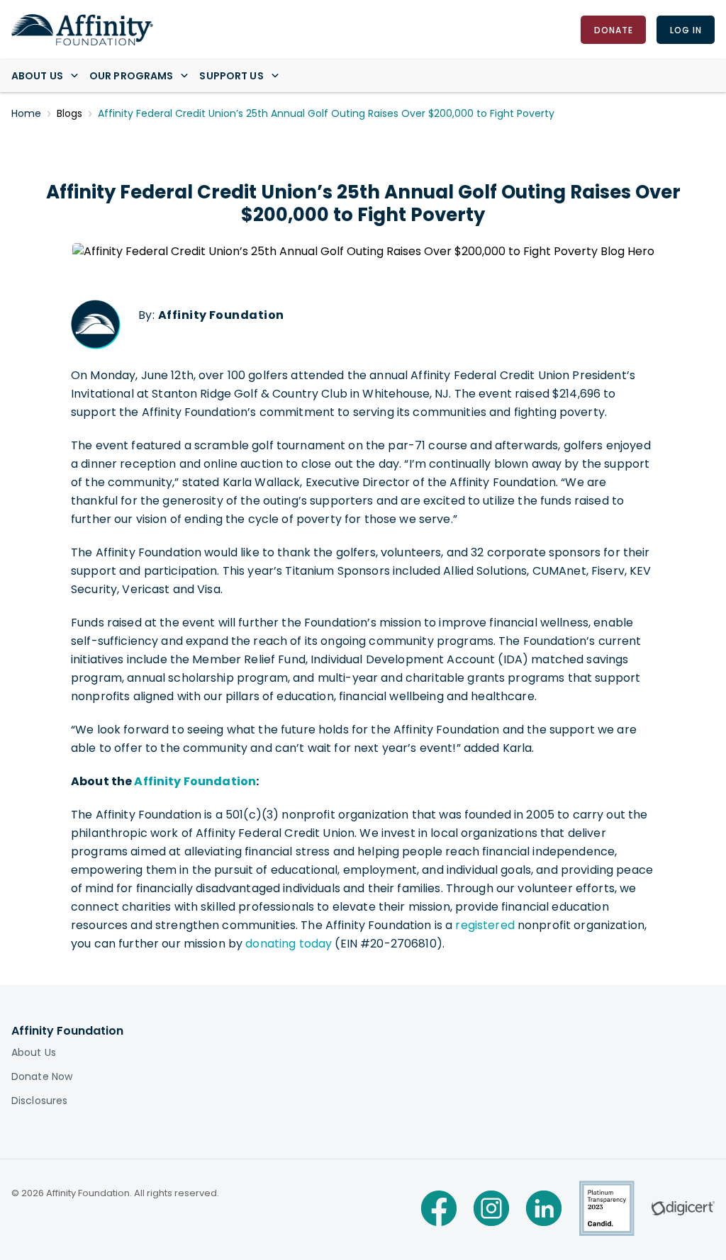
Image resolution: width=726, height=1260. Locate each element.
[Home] (82, 29)
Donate (612, 29)
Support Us (231, 76)
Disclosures (39, 1100)
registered (484, 925)
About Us (37, 76)
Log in (685, 29)
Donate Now (41, 1076)
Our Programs (131, 76)
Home (26, 113)
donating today (288, 943)
